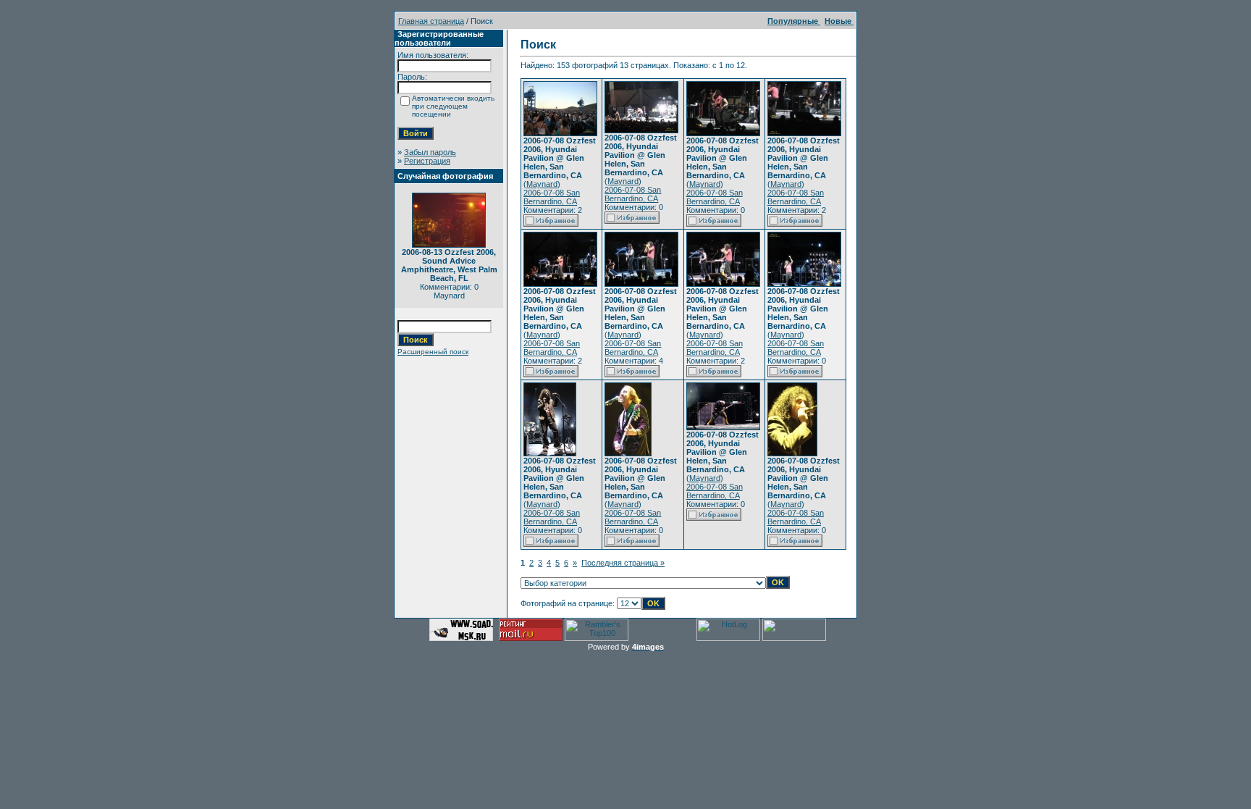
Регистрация (427, 160)
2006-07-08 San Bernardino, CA (551, 197)
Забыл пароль (430, 152)
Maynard (541, 184)
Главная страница (431, 21)
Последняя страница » (623, 562)
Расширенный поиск (432, 352)
